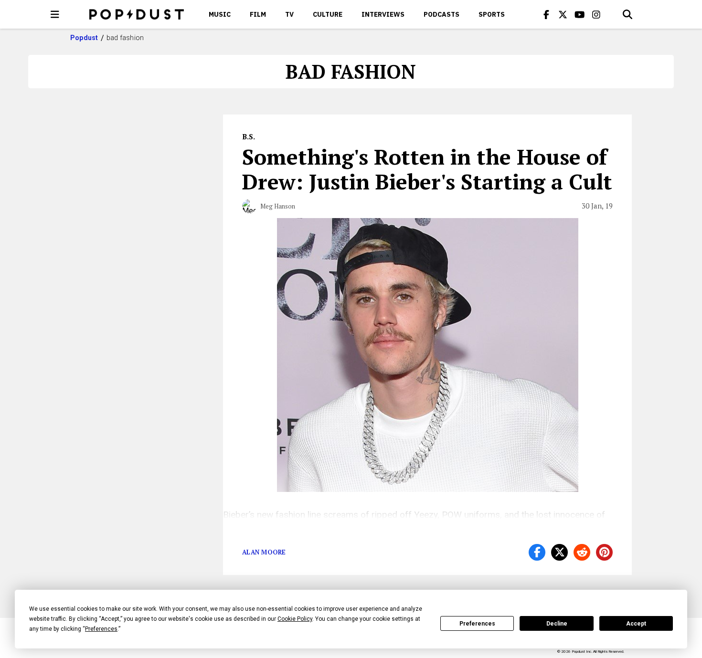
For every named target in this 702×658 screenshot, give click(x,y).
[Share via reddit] (582, 552)
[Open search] (627, 14)
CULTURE (327, 14)
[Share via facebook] (537, 552)
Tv (289, 14)
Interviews (383, 14)
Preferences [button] (101, 629)
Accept (636, 623)
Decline (556, 623)
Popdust (84, 38)
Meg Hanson (277, 206)
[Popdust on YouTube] (580, 14)
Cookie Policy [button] (294, 619)
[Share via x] (559, 552)
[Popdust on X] (563, 14)
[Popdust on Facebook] (546, 14)
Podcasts (441, 14)
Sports (492, 14)
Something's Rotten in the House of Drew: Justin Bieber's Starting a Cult (427, 169)
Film (258, 14)
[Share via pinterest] (604, 552)
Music (220, 14)
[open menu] (55, 14)
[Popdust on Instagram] (596, 14)
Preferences (477, 623)
